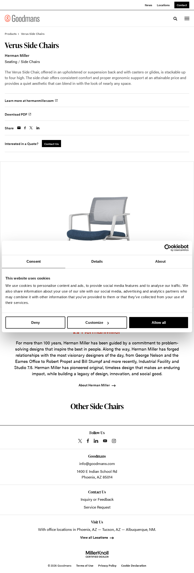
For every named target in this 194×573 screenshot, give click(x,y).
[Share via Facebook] (25, 127)
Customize (94, 322)
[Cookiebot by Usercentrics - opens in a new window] (168, 247)
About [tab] (160, 261)
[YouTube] (105, 441)
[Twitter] (80, 441)
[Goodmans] (22, 18)
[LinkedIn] (96, 441)
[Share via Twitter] (31, 127)
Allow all (159, 322)
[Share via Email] (19, 127)
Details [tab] (97, 261)
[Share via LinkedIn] (38, 127)
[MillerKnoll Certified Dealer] (97, 554)
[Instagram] (114, 441)
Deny (35, 322)
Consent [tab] (33, 261)
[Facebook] (88, 441)
